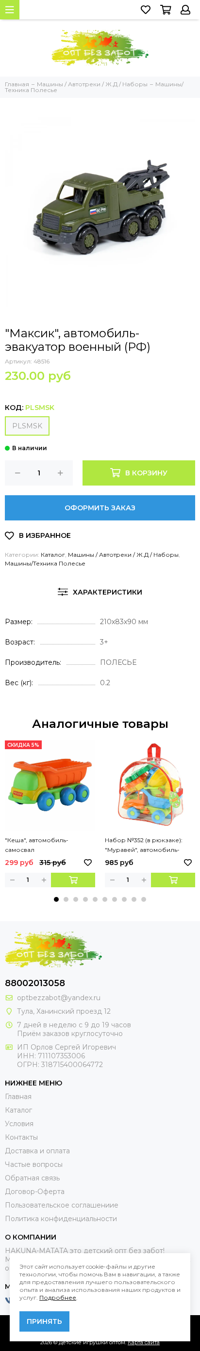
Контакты (21, 1137)
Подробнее (57, 1297)
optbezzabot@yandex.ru (58, 997)
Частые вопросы (34, 1164)
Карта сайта (144, 1342)
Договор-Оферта (35, 1191)
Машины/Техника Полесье (45, 563)
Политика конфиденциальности (61, 1218)
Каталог (53, 554)
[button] (56, 899)
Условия (19, 1123)
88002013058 (35, 983)
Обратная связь (32, 1178)
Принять (44, 1321)
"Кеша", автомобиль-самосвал (36, 844)
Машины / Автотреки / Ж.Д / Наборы (123, 554)
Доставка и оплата (37, 1151)
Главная (18, 1096)
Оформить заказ (100, 507)
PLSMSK (27, 426)
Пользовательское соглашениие (61, 1205)
